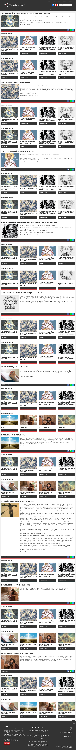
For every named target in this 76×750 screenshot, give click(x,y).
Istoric (53, 1)
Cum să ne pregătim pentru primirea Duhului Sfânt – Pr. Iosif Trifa (9, 119)
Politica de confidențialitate (66, 732)
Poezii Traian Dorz (68, 736)
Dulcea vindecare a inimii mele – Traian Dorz (46, 426)
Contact (70, 1)
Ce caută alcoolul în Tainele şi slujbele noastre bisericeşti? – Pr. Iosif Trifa (47, 49)
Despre (58, 1)
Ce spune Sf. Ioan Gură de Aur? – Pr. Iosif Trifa (27, 48)
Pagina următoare (73, 722)
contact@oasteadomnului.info (10, 739)
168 (41, 721)
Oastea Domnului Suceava (66, 735)
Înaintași (64, 1)
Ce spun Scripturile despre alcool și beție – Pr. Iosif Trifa (66, 49)
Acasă (49, 1)
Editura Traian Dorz (68, 733)
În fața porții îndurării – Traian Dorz (65, 426)
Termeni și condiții (68, 731)
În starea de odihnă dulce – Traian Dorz (28, 426)
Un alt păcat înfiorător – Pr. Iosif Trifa (9, 49)
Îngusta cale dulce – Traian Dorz (9, 426)
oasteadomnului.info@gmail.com (11, 740)
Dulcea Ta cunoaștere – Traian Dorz (8, 493)
